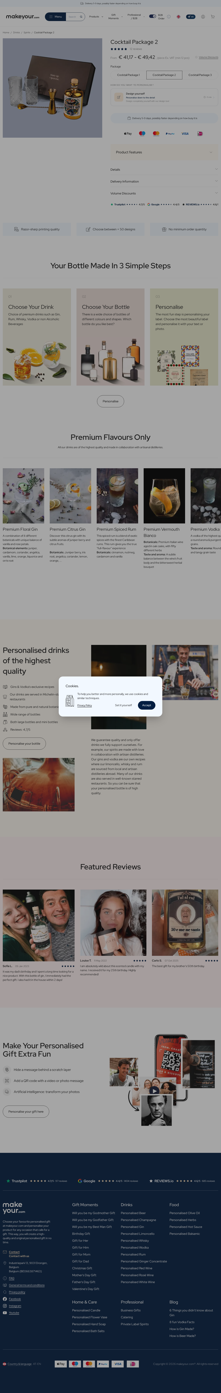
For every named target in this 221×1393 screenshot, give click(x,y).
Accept (146, 705)
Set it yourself (123, 705)
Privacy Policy (84, 705)
